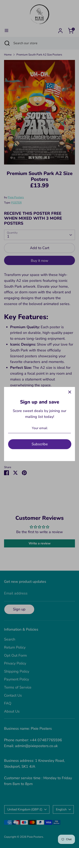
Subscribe (40, 444)
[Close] (69, 392)
